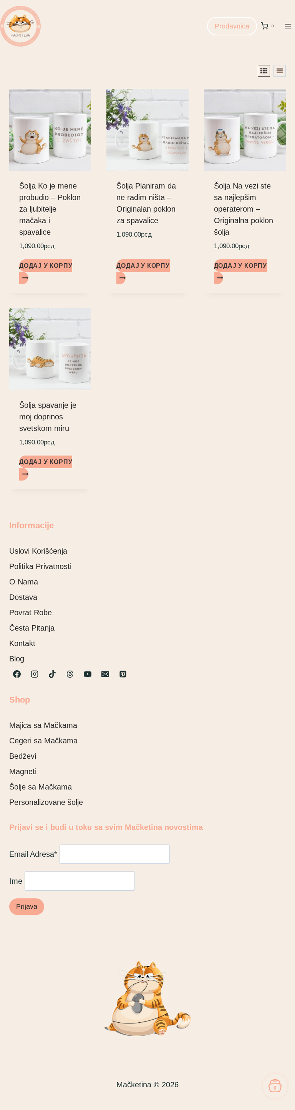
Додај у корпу (45, 265)
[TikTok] (52, 674)
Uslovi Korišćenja (38, 551)
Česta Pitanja (32, 628)
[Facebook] (17, 674)
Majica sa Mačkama (43, 725)
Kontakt (22, 643)
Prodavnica (232, 26)
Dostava (23, 597)
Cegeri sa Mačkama (43, 740)
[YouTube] (87, 674)
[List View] (279, 71)
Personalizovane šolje (46, 802)
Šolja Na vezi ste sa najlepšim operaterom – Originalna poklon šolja (243, 209)
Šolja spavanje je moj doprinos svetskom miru (47, 416)
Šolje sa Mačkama (40, 787)
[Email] (105, 674)
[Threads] (70, 674)
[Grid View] (264, 71)
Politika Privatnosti (40, 566)
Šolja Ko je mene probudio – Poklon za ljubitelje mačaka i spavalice (50, 209)
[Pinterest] (123, 674)
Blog (16, 658)
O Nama (23, 582)
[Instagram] (34, 674)
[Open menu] (288, 26)
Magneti (22, 771)
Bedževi (22, 756)
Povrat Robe (30, 612)
